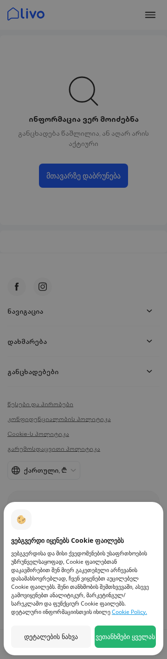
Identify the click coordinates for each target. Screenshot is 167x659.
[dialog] (83, 578)
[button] (51, 637)
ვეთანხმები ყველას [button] (125, 636)
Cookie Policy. (129, 612)
